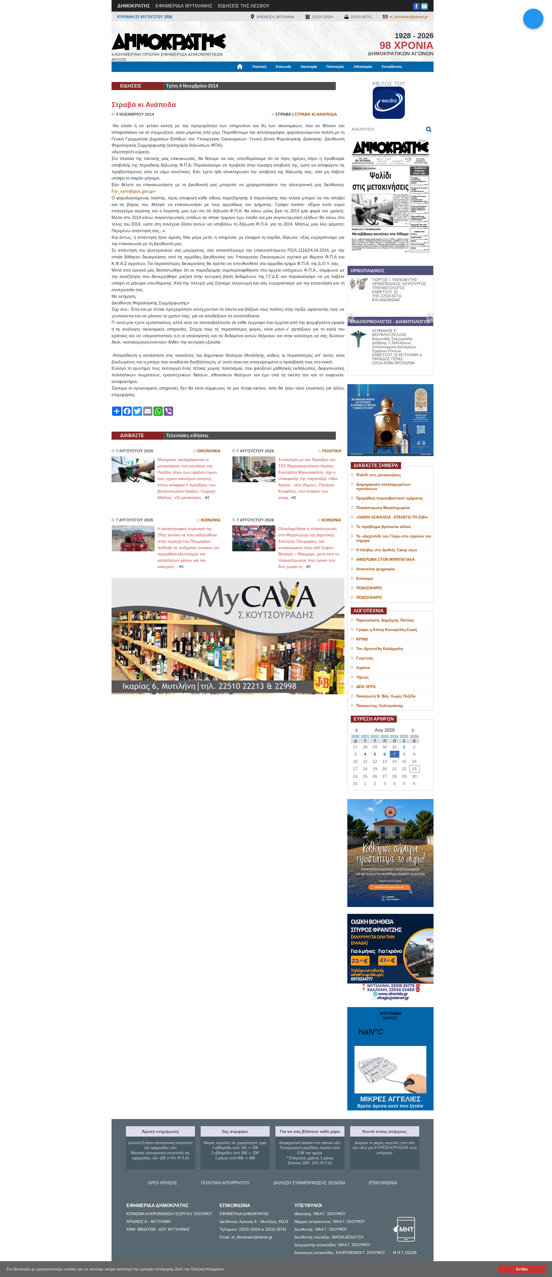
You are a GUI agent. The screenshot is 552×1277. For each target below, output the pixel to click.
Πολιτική (259, 67)
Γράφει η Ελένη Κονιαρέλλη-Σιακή (386, 630)
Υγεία (208, 77)
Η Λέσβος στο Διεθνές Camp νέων (386, 550)
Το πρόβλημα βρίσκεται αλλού (383, 527)
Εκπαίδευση (392, 67)
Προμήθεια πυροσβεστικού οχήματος (389, 498)
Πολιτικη (331, 451)
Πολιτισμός (335, 67)
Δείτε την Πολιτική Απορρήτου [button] (199, 1269)
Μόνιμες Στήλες (128, 77)
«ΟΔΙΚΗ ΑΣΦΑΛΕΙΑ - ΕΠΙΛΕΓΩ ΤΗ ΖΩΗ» (392, 517)
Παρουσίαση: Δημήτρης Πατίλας (385, 620)
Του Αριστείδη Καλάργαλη (379, 649)
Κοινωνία (283, 67)
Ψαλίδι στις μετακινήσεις (378, 475)
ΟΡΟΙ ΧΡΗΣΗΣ (162, 1182)
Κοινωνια (211, 520)
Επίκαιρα (364, 578)
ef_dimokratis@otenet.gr (409, 17)
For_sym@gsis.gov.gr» (134, 191)
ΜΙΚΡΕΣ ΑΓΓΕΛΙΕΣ (390, 1101)
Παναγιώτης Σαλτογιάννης (379, 706)
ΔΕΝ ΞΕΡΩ (365, 687)
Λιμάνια (363, 668)
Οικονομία (308, 67)
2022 (375, 737)
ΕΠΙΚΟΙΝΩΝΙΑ (383, 1182)
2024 (394, 737)
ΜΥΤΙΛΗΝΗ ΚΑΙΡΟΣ (390, 1027)
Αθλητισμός (363, 67)
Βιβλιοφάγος (183, 77)
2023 (385, 737)
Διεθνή (250, 77)
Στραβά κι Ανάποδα (144, 104)
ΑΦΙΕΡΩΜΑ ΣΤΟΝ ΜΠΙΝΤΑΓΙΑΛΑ (385, 559)
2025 (404, 737)
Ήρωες (362, 677)
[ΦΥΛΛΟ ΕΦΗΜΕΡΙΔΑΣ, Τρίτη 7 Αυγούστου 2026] (390, 260)
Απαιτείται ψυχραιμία (375, 569)
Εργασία (157, 77)
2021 (365, 737)
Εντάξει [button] (522, 1269)
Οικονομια (209, 451)
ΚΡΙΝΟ (362, 639)
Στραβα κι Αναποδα (316, 114)
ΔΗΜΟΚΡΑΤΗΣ (133, 5)
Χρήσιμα (228, 77)
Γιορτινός (364, 658)
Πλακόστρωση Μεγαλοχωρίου (383, 508)
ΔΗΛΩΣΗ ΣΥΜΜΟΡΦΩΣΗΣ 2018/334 (309, 1182)
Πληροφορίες (276, 77)
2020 (355, 737)
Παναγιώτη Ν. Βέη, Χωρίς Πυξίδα (385, 696)
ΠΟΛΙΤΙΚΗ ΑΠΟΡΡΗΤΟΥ (225, 1182)
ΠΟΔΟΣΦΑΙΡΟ (369, 588)
